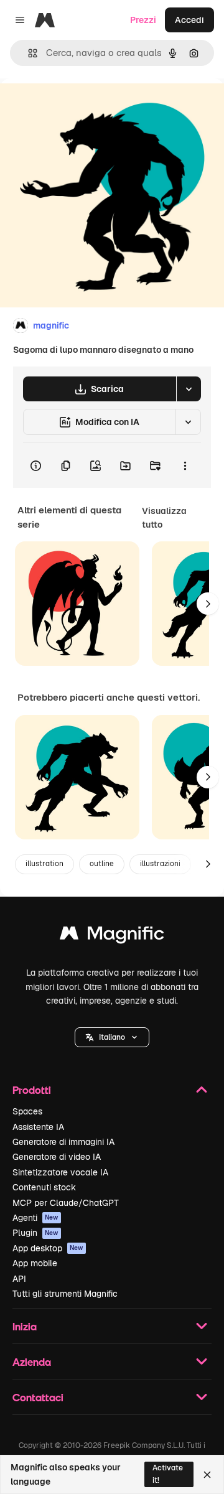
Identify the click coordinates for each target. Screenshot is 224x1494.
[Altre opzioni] (184, 465)
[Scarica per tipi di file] (188, 388)
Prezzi (143, 20)
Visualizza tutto (164, 517)
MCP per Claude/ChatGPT (65, 1202)
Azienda (31, 1361)
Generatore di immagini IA (63, 1141)
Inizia (24, 1326)
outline (102, 864)
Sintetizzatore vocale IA (60, 1172)
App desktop (47, 1248)
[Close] (207, 1474)
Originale (82, 107)
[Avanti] (208, 603)
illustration (44, 864)
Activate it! (167, 1474)
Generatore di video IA (56, 1156)
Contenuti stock (44, 1187)
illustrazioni (160, 864)
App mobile (34, 1263)
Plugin (35, 1232)
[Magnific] (112, 936)
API (19, 1278)
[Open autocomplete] (28, 53)
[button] (112, 1037)
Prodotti (31, 1089)
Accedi (189, 20)
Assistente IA (38, 1126)
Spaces (27, 1111)
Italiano (112, 1037)
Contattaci (37, 1397)
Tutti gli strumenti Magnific (65, 1293)
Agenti (35, 1217)
